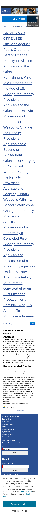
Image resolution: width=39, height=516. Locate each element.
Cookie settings (26, 491)
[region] (19, 495)
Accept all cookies (19, 504)
